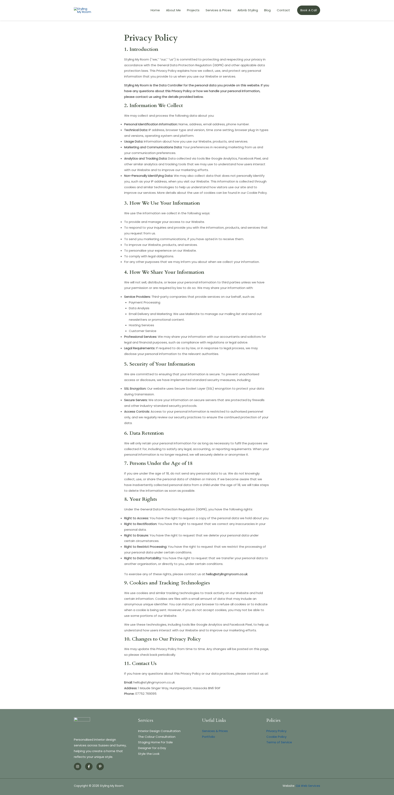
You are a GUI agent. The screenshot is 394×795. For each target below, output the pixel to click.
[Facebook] (89, 766)
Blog (267, 10)
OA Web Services (308, 786)
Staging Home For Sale (155, 742)
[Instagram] (77, 766)
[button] (308, 10)
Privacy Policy (276, 731)
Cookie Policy (276, 737)
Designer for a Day (152, 748)
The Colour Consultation (156, 737)
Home (155, 10)
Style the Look (148, 754)
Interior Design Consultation (159, 731)
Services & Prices (218, 10)
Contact (283, 10)
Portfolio (208, 737)
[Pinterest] (100, 766)
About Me (173, 10)
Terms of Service (279, 742)
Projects (193, 10)
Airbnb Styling (247, 10)
